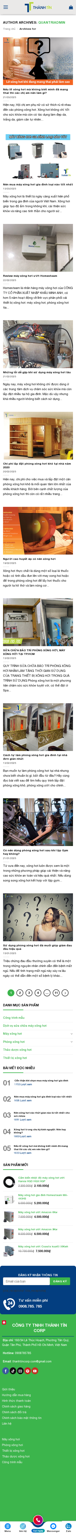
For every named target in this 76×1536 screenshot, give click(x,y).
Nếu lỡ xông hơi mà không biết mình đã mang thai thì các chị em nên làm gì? (35, 91)
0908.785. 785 (30, 1306)
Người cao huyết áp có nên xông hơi (29, 558)
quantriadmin (51, 22)
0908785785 (23, 1353)
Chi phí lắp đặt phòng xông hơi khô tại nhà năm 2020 (37, 465)
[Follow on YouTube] (35, 1370)
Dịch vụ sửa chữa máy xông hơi (25, 1025)
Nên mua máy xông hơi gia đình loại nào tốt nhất (38, 184)
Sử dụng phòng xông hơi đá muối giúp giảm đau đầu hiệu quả (37, 947)
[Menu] (6, 7)
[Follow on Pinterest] (27, 1370)
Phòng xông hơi (14, 1041)
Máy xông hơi (12, 1033)
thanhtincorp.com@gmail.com (31, 1361)
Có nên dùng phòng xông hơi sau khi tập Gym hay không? (35, 852)
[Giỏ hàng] (71, 7)
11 (56, 992)
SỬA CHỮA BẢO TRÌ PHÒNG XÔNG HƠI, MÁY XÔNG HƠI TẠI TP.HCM (34, 652)
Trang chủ (9, 28)
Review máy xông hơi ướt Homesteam (30, 275)
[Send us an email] (20, 1370)
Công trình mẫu (13, 1017)
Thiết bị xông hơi (15, 1058)
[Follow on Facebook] (5, 1370)
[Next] (65, 992)
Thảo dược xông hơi (17, 1049)
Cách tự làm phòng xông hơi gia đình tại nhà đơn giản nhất (35, 756)
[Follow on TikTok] (13, 1370)
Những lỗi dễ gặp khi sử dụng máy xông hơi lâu (37, 372)
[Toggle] (71, 1034)
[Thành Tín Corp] (38, 7)
